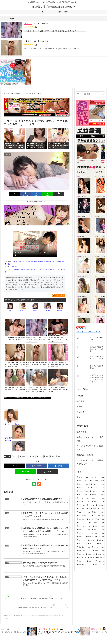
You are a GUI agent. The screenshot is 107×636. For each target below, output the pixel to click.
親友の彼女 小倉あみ (85, 455)
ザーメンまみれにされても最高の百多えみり (89, 462)
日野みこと (15, 267)
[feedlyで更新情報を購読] (34, 484)
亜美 (10, 310)
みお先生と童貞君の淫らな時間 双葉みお (89, 448)
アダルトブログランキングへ (88, 332)
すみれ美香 (47, 310)
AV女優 (8, 456)
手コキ (40, 456)
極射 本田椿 (81, 432)
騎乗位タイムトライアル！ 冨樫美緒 (89, 439)
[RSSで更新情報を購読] (39, 484)
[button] (28, 631)
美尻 (53, 456)
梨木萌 (35, 310)
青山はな (22, 310)
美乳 (47, 456)
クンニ (16, 456)
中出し (33, 456)
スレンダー (25, 456)
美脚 (59, 456)
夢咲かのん (60, 310)
